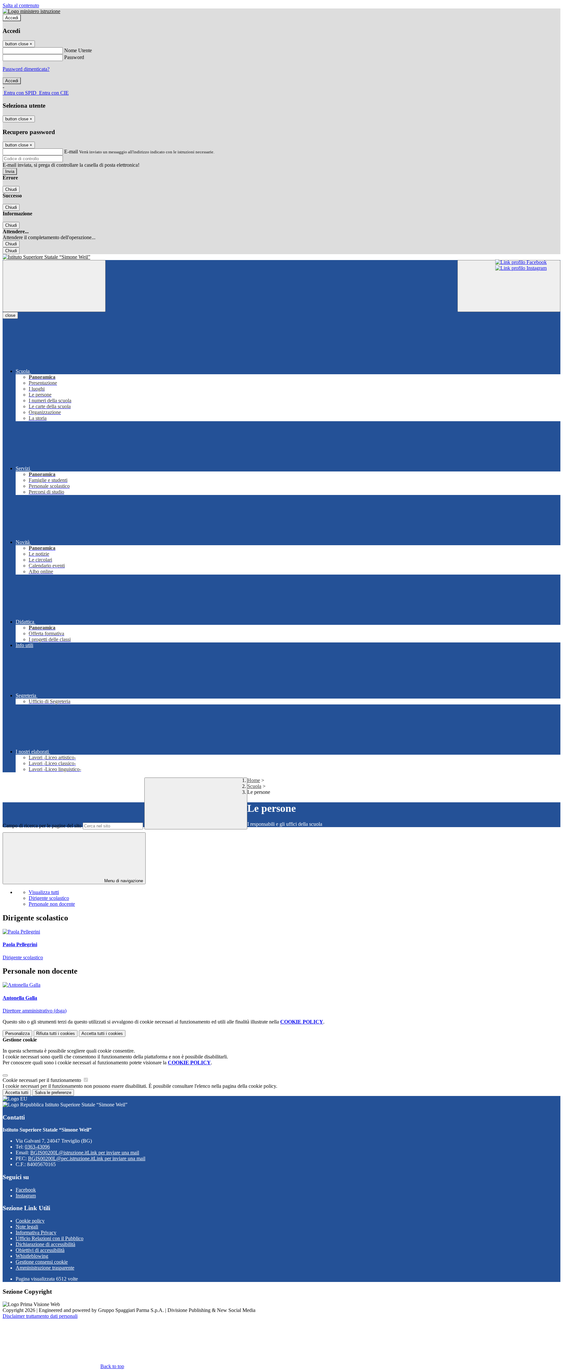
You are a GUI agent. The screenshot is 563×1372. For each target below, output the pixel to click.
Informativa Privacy (36, 1232)
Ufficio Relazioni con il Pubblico (49, 1238)
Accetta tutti (102, 1033)
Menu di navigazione (123, 880)
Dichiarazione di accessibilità (45, 1244)
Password (74, 57)
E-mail (71, 151)
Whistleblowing (32, 1256)
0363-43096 (37, 1146)
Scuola (254, 786)
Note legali (27, 1226)
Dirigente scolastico (49, 898)
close (10, 315)
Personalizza (17, 1033)
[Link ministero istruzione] (31, 11)
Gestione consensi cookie (42, 1262)
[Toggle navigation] (54, 286)
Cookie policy (30, 1221)
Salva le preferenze (53, 1092)
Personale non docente (52, 904)
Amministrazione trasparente (45, 1268)
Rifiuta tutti (55, 1033)
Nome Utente (78, 50)
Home (253, 780)
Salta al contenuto (21, 5)
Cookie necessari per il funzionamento (42, 1080)
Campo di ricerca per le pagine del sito (42, 825)
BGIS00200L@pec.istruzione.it (86, 1158)
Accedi (11, 17)
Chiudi (11, 189)
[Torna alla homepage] (281, 257)
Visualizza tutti (44, 892)
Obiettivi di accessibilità (40, 1250)
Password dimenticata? (26, 69)
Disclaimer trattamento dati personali (40, 1316)
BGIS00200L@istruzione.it (84, 1152)
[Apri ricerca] (508, 286)
